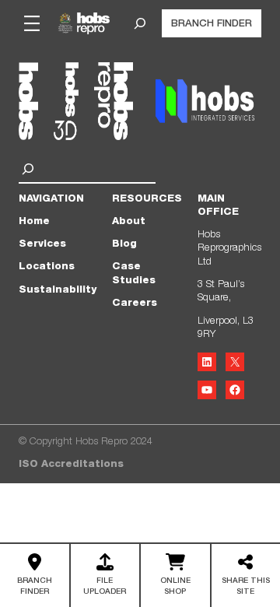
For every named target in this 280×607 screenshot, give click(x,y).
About (128, 222)
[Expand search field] (140, 23)
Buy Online (175, 577)
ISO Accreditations (71, 465)
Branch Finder (211, 24)
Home (34, 222)
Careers (134, 304)
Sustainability (57, 291)
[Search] (30, 169)
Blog (124, 245)
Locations (47, 267)
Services (42, 245)
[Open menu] (32, 23)
